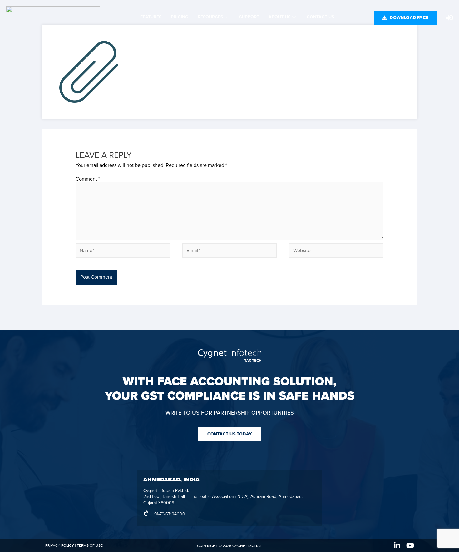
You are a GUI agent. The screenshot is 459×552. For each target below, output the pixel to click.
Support (249, 17)
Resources (210, 17)
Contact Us (320, 17)
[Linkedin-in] (397, 545)
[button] (405, 18)
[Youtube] (410, 545)
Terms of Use (90, 545)
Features (150, 17)
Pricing (179, 17)
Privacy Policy (59, 545)
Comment (88, 179)
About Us (279, 17)
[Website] (336, 252)
